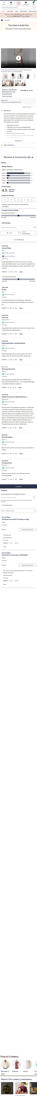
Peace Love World (7, 96)
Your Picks (10, 11)
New (16, 11)
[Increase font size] (33, 106)
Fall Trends (23, 11)
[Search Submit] (34, 7)
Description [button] (7, 110)
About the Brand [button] (9, 145)
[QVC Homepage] (2, 20)
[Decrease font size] (35, 106)
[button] (3, 3)
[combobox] (16, 7)
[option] (18, 15)
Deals (3, 11)
